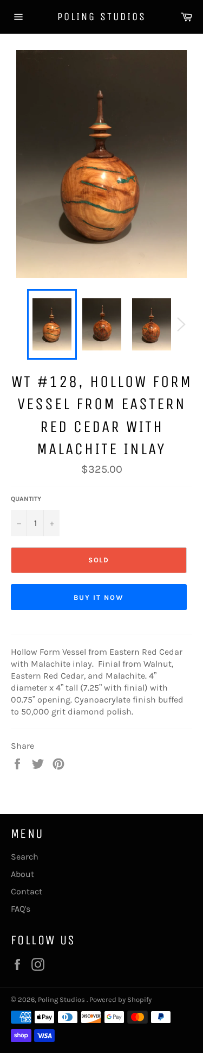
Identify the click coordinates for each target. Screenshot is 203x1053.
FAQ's (20, 909)
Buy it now (99, 597)
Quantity (26, 499)
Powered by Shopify (120, 999)
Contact (26, 891)
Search (24, 856)
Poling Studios (101, 16)
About (22, 874)
